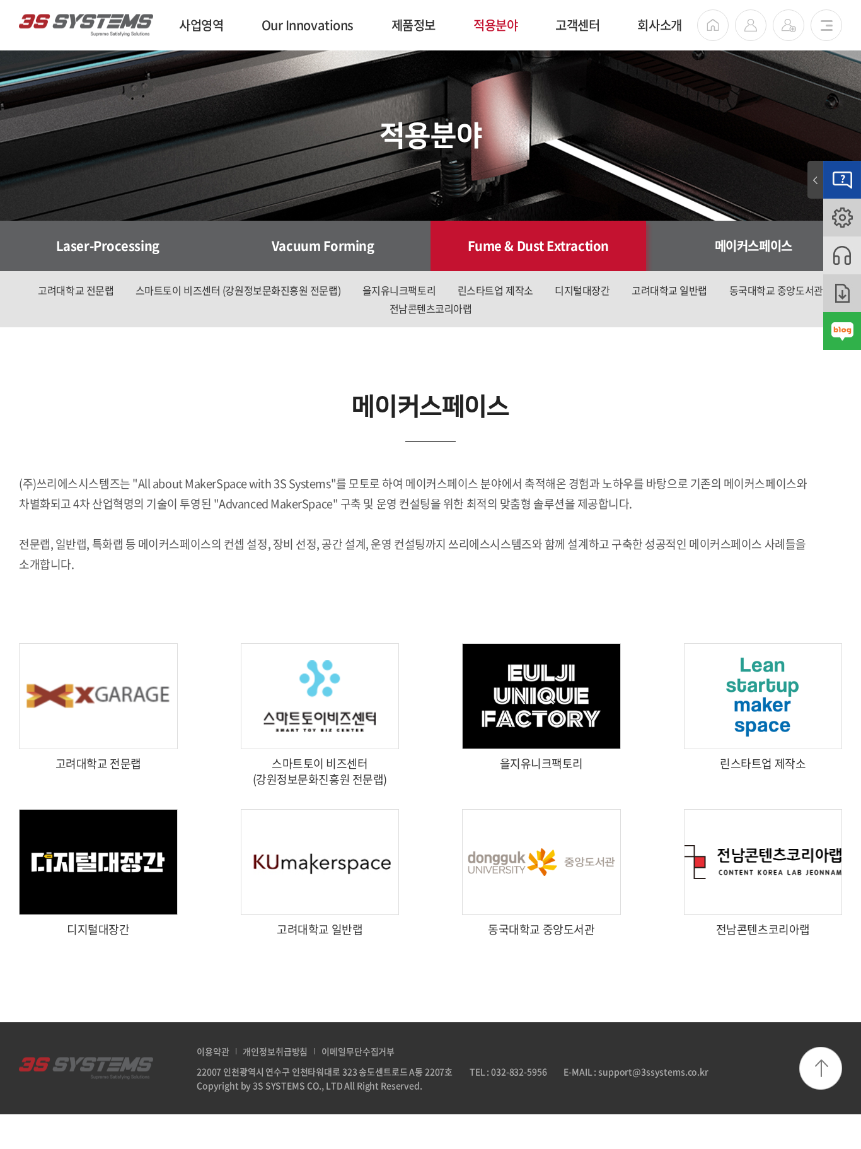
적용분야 (495, 25)
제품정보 (413, 25)
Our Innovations (308, 25)
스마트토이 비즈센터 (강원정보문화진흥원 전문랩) (238, 290)
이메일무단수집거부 (358, 1051)
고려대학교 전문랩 (75, 290)
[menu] (826, 25)
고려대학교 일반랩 (669, 290)
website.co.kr (501, 1085)
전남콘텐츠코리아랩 (431, 308)
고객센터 (577, 25)
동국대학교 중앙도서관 (776, 290)
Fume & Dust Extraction (538, 245)
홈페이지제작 (448, 1085)
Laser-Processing (107, 245)
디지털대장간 (582, 290)
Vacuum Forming (323, 245)
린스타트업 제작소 (495, 290)
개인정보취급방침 (275, 1051)
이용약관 (213, 1051)
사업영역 (201, 25)
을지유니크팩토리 (399, 290)
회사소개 (659, 25)
